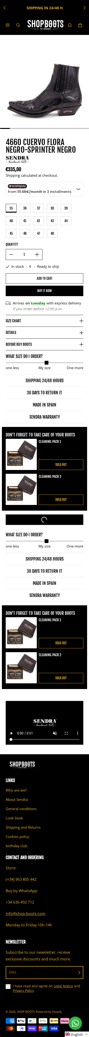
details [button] (11, 332)
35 (11, 208)
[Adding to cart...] (44, 519)
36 (25, 208)
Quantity (12, 244)
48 (52, 233)
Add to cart (44, 278)
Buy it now (44, 291)
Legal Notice (63, 986)
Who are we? (16, 790)
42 (38, 221)
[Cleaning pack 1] (21, 454)
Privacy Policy (23, 990)
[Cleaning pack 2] (21, 489)
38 (52, 208)
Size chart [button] (13, 320)
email (13, 972)
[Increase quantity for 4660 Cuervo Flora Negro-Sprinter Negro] (37, 254)
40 (11, 221)
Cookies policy (17, 836)
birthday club (16, 845)
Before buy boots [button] (19, 344)
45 (11, 233)
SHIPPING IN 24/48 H (45, 7)
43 (52, 221)
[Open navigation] (11, 25)
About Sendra (17, 799)
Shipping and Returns (23, 827)
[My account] (70, 25)
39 (66, 208)
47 (38, 233)
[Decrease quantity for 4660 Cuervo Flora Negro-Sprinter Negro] (11, 254)
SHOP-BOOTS (26, 1012)
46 (25, 233)
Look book (14, 818)
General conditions (21, 808)
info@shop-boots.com (25, 913)
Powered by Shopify (49, 1012)
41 (24, 221)
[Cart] (80, 25)
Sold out (61, 465)
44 (66, 221)
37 (38, 208)
